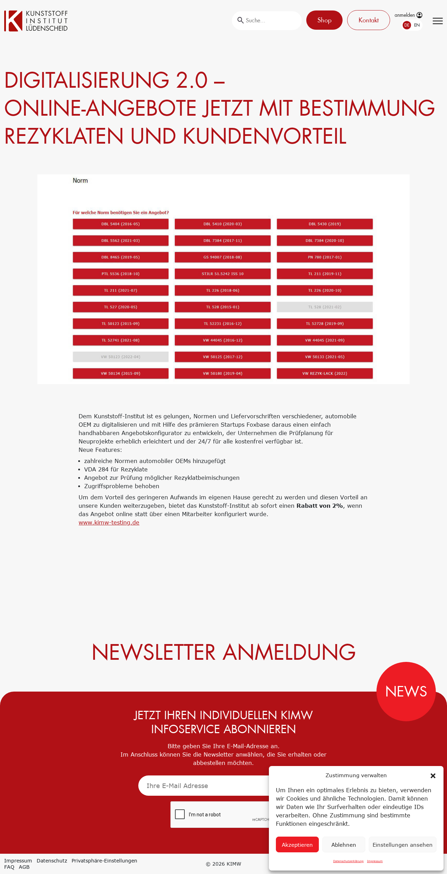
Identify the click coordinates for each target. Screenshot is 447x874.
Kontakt (369, 20)
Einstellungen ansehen (403, 845)
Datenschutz (52, 861)
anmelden (405, 15)
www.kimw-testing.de (109, 522)
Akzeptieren (297, 845)
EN (417, 25)
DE (406, 25)
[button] (433, 775)
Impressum (375, 861)
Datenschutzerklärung (348, 861)
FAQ (9, 867)
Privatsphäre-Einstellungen (104, 861)
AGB (24, 867)
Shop (324, 20)
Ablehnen (343, 845)
